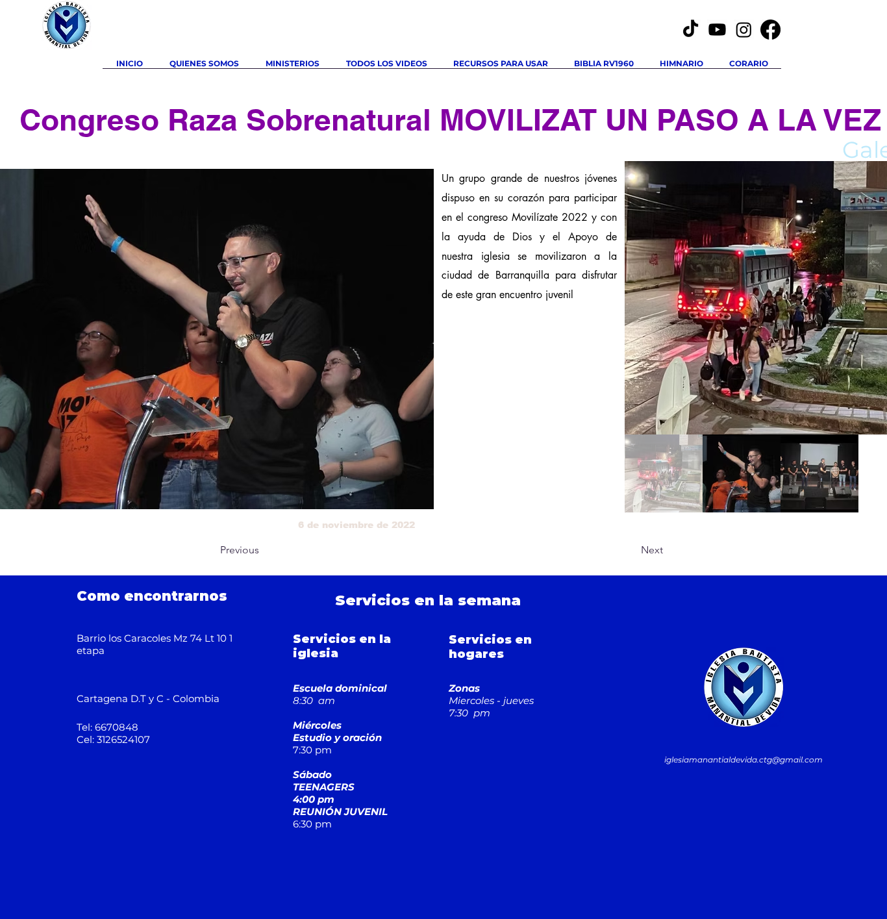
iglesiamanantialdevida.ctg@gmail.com (743, 759)
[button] (292, 67)
